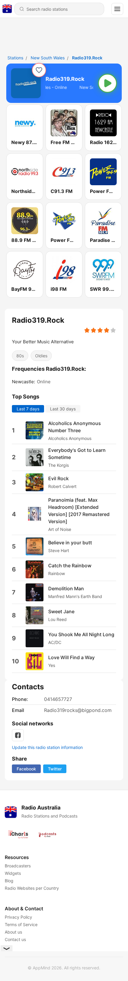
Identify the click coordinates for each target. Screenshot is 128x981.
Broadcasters (18, 865)
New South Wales (48, 57)
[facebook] (18, 735)
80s (20, 355)
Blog (9, 880)
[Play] (107, 83)
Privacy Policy (18, 917)
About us (13, 931)
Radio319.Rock (87, 57)
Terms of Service (21, 924)
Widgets (13, 873)
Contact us (15, 939)
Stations (15, 57)
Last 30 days (63, 408)
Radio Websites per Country (32, 888)
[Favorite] (39, 70)
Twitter (55, 768)
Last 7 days (28, 408)
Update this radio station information (47, 747)
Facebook (26, 768)
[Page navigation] (117, 9)
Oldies (41, 355)
